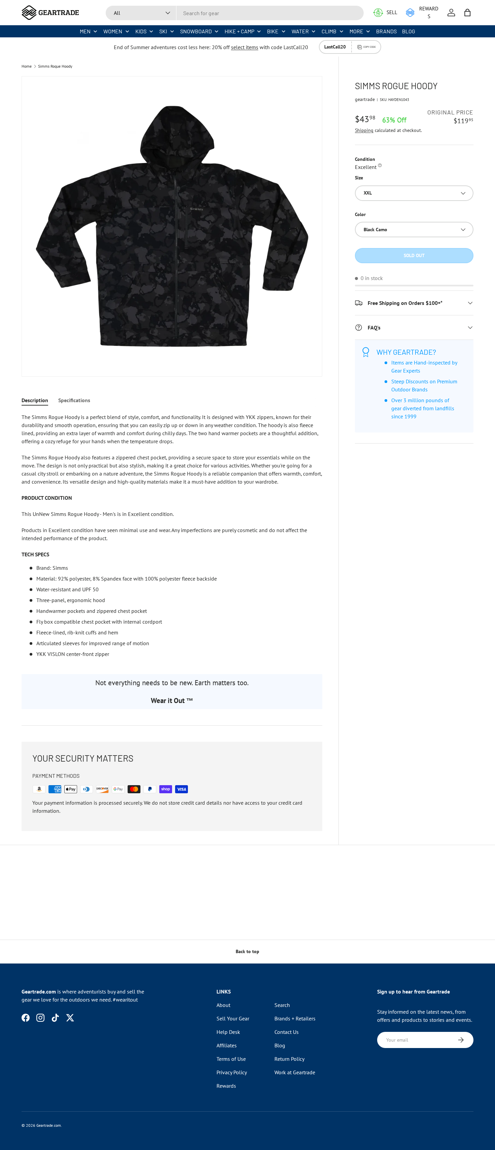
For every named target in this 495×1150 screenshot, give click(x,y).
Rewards (226, 1085)
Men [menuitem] (85, 31)
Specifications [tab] (74, 400)
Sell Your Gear (233, 1018)
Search (282, 1005)
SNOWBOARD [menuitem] (196, 31)
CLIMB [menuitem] (329, 31)
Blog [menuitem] (408, 31)
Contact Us (286, 1032)
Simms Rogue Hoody (55, 66)
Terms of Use (231, 1058)
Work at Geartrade (294, 1072)
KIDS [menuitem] (140, 31)
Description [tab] (35, 400)
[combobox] (235, 13)
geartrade (365, 99)
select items (244, 47)
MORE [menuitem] (356, 31)
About (223, 1005)
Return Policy (289, 1058)
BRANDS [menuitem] (386, 31)
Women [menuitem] (112, 31)
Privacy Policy (232, 1072)
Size (359, 178)
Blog (279, 1045)
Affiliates (227, 1045)
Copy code (369, 46)
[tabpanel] (172, 535)
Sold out (414, 255)
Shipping (364, 130)
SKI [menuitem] (163, 31)
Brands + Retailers (295, 1018)
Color (360, 214)
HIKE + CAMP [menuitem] (239, 31)
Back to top (247, 951)
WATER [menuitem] (300, 31)
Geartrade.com (48, 1125)
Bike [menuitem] (272, 31)
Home (27, 66)
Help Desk (228, 1032)
